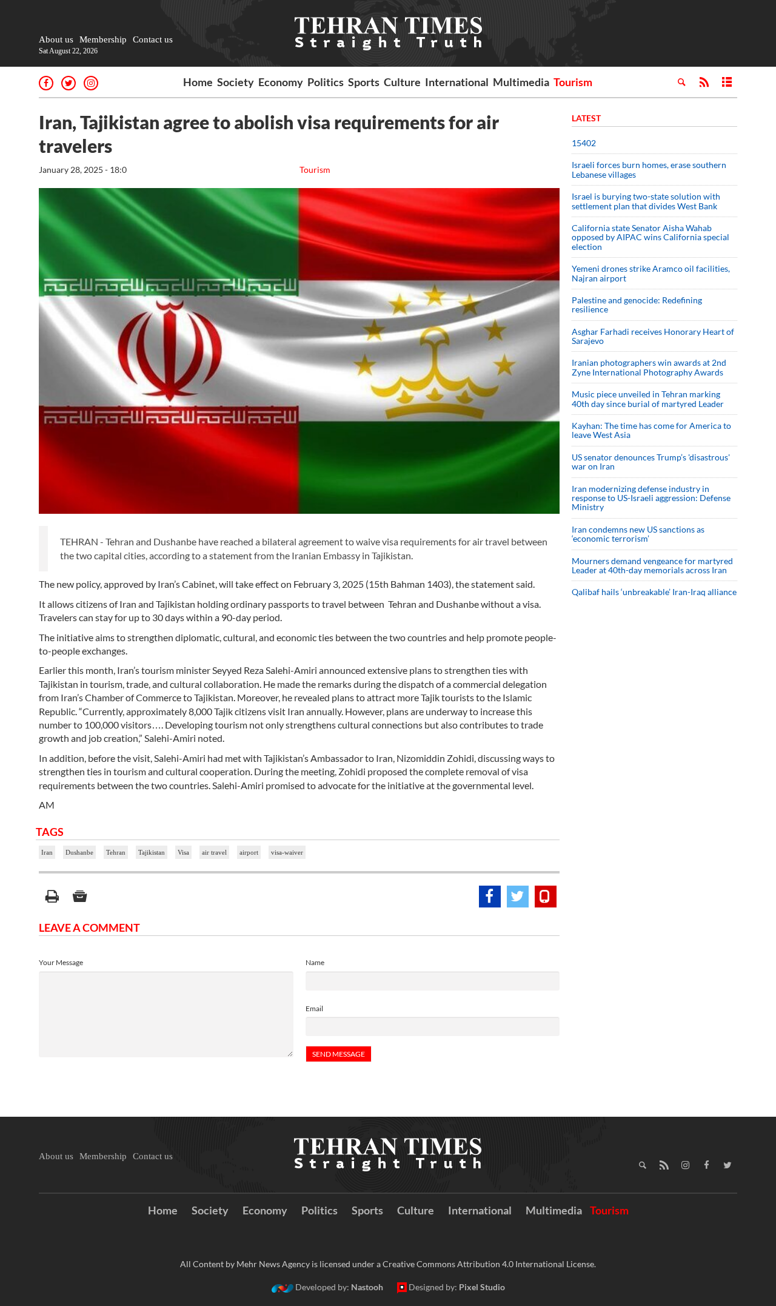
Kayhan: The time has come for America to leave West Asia (651, 430)
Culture (402, 82)
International (457, 82)
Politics (325, 82)
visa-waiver (287, 852)
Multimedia (521, 82)
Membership (103, 39)
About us (56, 39)
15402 (584, 143)
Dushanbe (79, 852)
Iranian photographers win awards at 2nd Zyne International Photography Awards (649, 367)
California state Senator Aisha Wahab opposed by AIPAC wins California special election (650, 237)
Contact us (153, 39)
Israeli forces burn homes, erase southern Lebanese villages (649, 169)
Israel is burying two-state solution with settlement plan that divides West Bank (646, 200)
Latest (586, 118)
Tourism (573, 82)
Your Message (61, 962)
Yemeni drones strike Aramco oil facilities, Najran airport (651, 273)
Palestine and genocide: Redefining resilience (637, 304)
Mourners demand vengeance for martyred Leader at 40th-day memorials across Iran (652, 565)
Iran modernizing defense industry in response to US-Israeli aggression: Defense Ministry (651, 498)
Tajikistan (151, 852)
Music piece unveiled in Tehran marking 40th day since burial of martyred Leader (651, 398)
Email (314, 1008)
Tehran (115, 852)
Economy (280, 82)
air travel (214, 852)
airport (248, 852)
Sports (364, 82)
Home (198, 82)
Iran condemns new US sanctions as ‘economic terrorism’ (638, 534)
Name (315, 962)
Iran (47, 852)
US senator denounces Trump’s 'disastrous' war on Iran (651, 461)
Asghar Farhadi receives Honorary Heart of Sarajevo (653, 336)
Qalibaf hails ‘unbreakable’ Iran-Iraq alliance (654, 592)
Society (235, 82)
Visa (183, 852)
